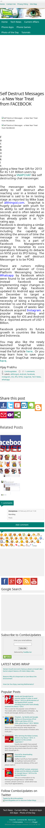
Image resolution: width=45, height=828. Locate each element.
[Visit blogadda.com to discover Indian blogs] (19, 800)
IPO (16, 377)
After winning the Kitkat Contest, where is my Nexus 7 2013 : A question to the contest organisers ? (26, 739)
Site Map (33, 4)
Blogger (35, 822)
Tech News (15, 21)
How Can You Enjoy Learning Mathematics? (18, 684)
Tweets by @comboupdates (13, 798)
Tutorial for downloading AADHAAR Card (23, 755)
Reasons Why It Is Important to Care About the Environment (19, 677)
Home (2, 4)
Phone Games (24, 27)
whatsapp (6, 379)
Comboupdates (10, 371)
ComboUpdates (18, 822)
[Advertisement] (22, 62)
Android (23, 374)
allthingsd (15, 374)
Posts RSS (12, 820)
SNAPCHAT (23, 175)
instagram (6, 377)
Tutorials (25, 32)
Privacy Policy (22, 4)
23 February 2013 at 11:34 (27, 511)
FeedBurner (27, 652)
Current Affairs (31, 21)
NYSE (20, 377)
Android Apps (36, 810)
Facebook (31, 374)
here (29, 351)
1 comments (30, 371)
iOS (12, 377)
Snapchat (27, 377)
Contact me (11, 4)
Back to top (32, 820)
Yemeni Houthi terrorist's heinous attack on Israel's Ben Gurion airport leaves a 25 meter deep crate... (22, 670)
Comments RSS (22, 820)
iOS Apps (14, 812)
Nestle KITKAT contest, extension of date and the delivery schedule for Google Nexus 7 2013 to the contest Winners (26, 772)
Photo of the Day (10, 32)
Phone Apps (7, 27)
